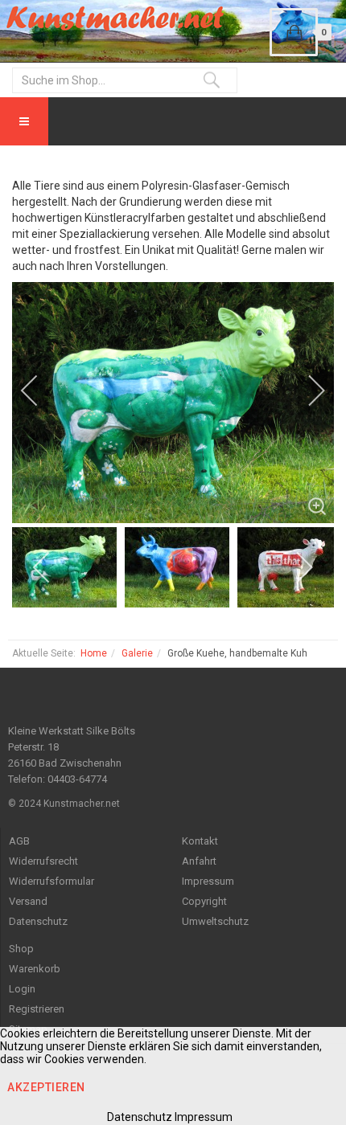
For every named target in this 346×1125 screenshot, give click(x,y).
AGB (19, 841)
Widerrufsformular (51, 881)
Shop (21, 949)
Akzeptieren (46, 1087)
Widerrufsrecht (43, 861)
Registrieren (36, 1009)
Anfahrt (199, 861)
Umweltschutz (215, 921)
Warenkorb (34, 969)
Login (22, 989)
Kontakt (200, 841)
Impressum (208, 881)
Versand (28, 901)
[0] (294, 32)
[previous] (40, 390)
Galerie (137, 653)
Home (93, 653)
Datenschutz (38, 921)
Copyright (204, 901)
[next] (306, 390)
